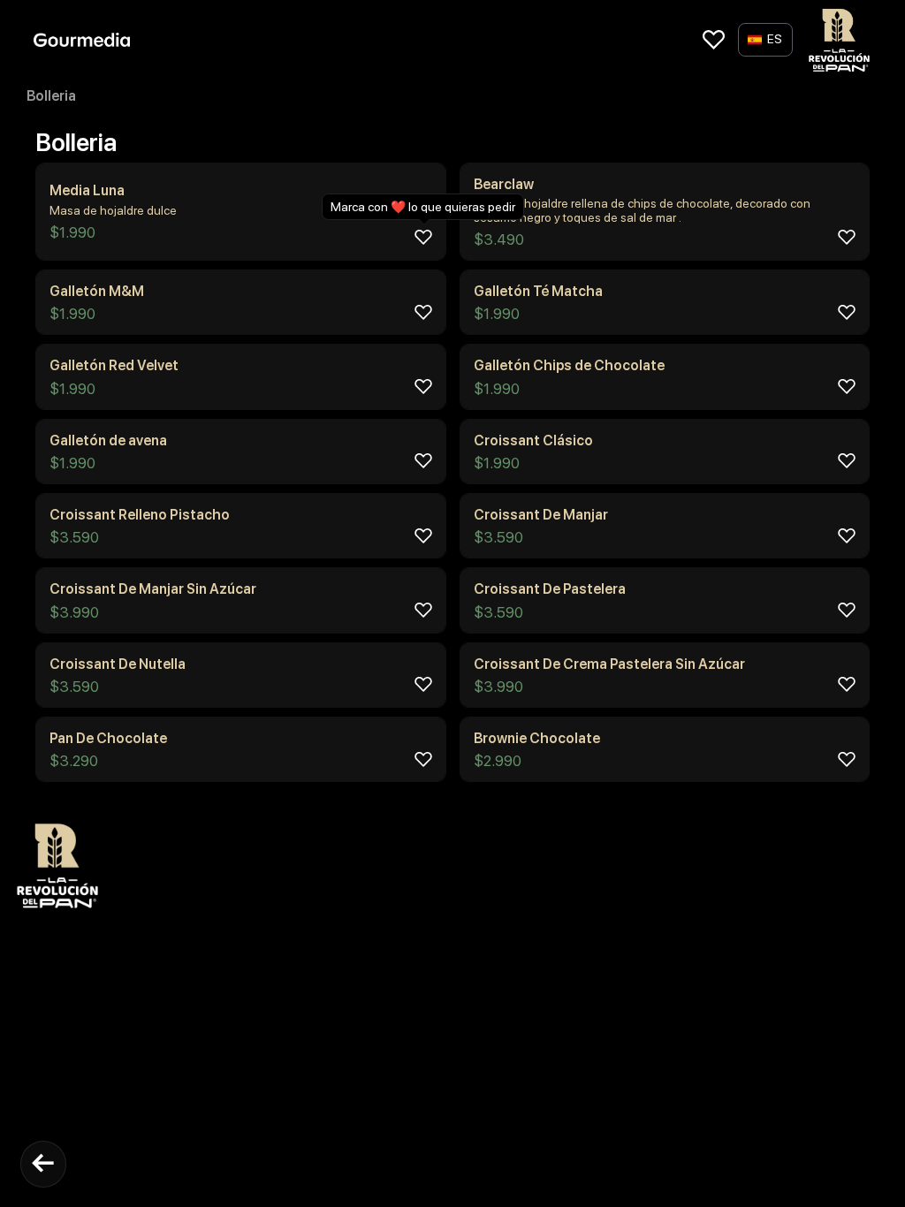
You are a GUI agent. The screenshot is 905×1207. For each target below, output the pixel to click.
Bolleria (51, 96)
